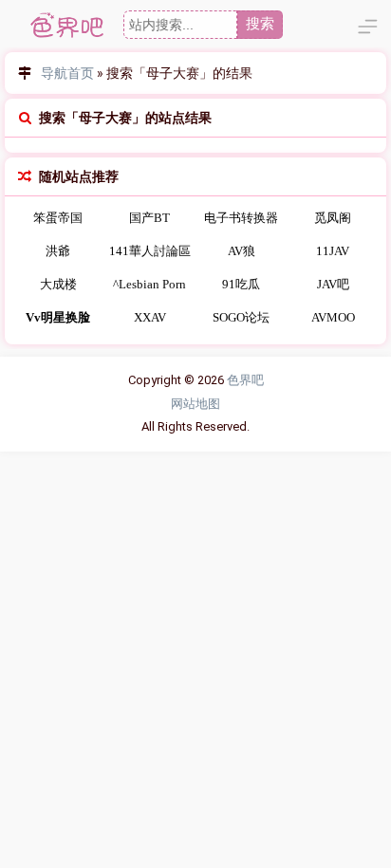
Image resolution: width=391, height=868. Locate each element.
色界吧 (245, 380)
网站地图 (195, 404)
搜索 (260, 23)
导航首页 (67, 73)
